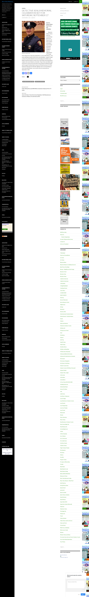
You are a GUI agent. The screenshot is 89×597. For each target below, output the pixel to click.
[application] (70, 50)
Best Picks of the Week (64, 267)
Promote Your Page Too (64, 557)
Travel (61, 516)
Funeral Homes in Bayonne (6, 41)
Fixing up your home (64, 330)
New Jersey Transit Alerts (6, 217)
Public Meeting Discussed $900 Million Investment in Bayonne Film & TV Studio (36, 89)
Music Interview (63, 417)
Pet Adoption (63, 450)
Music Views (62, 419)
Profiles (61, 464)
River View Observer (7, 1)
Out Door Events (63, 443)
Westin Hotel (4, 145)
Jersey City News (63, 389)
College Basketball (64, 285)
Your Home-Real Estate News (66, 539)
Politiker (3, 175)
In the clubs (62, 375)
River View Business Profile (65, 478)
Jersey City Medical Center (6, 119)
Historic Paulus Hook (5, 249)
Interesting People (64, 386)
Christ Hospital (4, 117)
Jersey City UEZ (4, 93)
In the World (62, 379)
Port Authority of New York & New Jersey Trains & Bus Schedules (7, 158)
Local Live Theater (63, 407)
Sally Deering (63, 483)
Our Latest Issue (63, 440)
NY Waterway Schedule (6, 78)
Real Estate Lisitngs (64, 471)
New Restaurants (63, 426)
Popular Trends (63, 459)
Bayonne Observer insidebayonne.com (68, 264)
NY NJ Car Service (5, 206)
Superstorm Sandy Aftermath (66, 504)
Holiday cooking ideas (64, 349)
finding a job (62, 328)
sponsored (62, 490)
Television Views (63, 508)
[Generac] (70, 155)
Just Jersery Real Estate (6, 200)
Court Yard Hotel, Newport (6, 140)
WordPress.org (63, 95)
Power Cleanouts (5, 102)
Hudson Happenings (65, 237)
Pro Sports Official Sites (65, 461)
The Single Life (63, 511)
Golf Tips (62, 339)
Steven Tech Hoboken (5, 55)
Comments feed (63, 93)
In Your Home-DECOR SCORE (66, 382)
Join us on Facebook (64, 244)
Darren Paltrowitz (64, 299)
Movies (61, 415)
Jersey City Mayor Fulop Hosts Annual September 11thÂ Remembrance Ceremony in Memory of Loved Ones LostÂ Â (36, 95)
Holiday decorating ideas (65, 351)
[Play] (62, 58)
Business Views (63, 276)
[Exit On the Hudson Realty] (64, 131)
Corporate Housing (5, 70)
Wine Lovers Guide (64, 530)
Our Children (63, 436)
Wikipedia (3, 169)
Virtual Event (63, 525)
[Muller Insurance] (64, 204)
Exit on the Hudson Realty (6, 186)
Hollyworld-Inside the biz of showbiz (67, 356)
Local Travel (62, 410)
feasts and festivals (64, 323)
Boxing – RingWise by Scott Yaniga (67, 269)
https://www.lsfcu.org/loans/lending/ (67, 36)
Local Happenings (63, 405)
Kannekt (3, 155)
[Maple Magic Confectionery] (65, 195)
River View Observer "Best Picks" (67, 480)
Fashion (61, 321)
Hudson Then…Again (64, 372)
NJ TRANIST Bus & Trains (6, 76)
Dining (61, 307)
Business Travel (63, 271)
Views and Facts (63, 523)
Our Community (63, 438)
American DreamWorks (65, 255)
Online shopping (63, 433)
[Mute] (76, 58)
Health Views (63, 342)
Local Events (62, 403)
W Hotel (3, 126)
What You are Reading (64, 527)
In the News (62, 377)
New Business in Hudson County (66, 422)
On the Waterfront (64, 429)
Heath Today (62, 344)
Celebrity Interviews (64, 281)
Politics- (62, 454)
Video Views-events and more (66, 520)
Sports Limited (63, 492)
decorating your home (64, 302)
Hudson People (63, 370)
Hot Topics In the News (65, 363)
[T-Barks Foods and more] (65, 168)
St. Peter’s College (5, 53)
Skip (79, 594)
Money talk (62, 412)
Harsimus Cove (4, 27)
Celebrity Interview (64, 278)
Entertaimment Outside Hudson (66, 314)
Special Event (63, 487)
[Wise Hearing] (65, 211)
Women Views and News (65, 534)
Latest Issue (62, 393)
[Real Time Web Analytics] (4, 236)
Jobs (61, 391)
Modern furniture (5, 109)
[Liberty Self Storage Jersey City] (65, 141)
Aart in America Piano (5, 99)
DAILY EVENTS (63, 295)
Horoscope (62, 358)
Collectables (62, 283)
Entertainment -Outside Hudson (66, 316)
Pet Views (62, 452)
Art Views (62, 260)
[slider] (69, 58)
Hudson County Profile (6, 75)
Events (61, 318)
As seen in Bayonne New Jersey (66, 239)
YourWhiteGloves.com (6, 79)
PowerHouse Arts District (6, 33)
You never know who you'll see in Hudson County (70, 537)
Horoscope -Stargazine (64, 361)
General (23, 8)
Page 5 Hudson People (64, 447)
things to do (62, 513)
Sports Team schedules (64, 494)
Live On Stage (63, 398)
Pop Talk (62, 457)
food (61, 332)
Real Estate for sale (64, 469)
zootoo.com (4, 86)
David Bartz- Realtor (5, 185)
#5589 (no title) (63, 232)
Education (62, 309)
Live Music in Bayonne (64, 396)
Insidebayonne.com (64, 384)
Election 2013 (63, 311)
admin (33, 17)
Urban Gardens (63, 518)
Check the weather (5, 152)
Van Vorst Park (4, 34)
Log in (61, 88)
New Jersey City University (6, 52)
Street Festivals (63, 497)
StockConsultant (5, 224)
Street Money (63, 499)
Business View (63, 274)
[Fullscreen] (78, 58)
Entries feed (62, 91)
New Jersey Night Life (64, 424)
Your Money (62, 541)
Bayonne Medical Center (6, 116)
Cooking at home (63, 288)
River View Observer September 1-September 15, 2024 (6, 162)
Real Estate (62, 466)
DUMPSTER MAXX (5, 101)
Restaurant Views (63, 476)
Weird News (4, 167)
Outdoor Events (63, 445)
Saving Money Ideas (64, 485)
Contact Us (76, 1)
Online (61, 431)
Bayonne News (63, 262)
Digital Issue (62, 304)
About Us (70, 1)
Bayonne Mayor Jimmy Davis (28, 81)
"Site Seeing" (62, 252)
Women (61, 532)
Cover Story (62, 290)
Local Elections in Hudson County (67, 400)
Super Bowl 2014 (63, 501)
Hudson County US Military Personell (67, 368)
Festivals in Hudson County (65, 325)
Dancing (62, 297)
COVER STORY (63, 292)
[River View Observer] (60, 556)
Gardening (62, 335)
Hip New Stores (63, 346)
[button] (70, 50)
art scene (62, 257)
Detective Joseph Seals (40, 81)
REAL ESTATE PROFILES (65, 473)
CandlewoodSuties (5, 139)
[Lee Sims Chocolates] (70, 182)
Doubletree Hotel (5, 142)
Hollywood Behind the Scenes (66, 353)
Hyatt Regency (4, 144)
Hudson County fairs (64, 365)
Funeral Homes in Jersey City (7, 153)
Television (62, 506)
